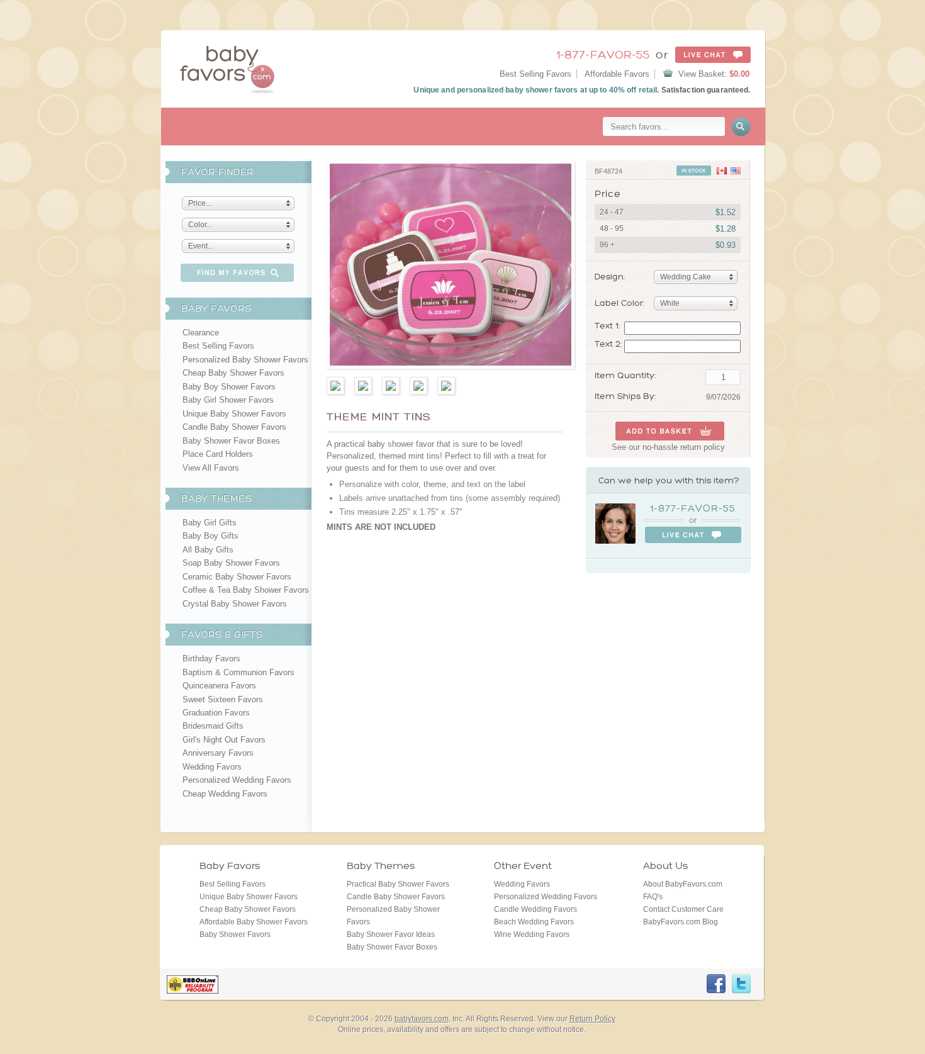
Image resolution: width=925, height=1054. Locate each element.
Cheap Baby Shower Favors (233, 373)
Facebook (716, 984)
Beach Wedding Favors (534, 921)
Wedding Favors (212, 766)
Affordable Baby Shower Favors (253, 921)
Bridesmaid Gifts (213, 726)
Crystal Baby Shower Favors (234, 603)
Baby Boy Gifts (210, 536)
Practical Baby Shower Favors (398, 884)
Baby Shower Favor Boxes (231, 441)
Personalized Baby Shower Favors (245, 359)
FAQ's (653, 896)
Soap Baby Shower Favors (231, 563)
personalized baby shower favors (517, 90)
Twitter (741, 984)
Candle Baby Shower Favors (234, 427)
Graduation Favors (216, 712)
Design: (610, 276)
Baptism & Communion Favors (238, 672)
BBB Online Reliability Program (192, 984)
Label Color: (619, 303)
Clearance (200, 332)
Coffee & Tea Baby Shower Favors (245, 590)
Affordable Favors (617, 74)
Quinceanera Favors (219, 685)
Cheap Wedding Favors (224, 794)
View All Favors (210, 468)
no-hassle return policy (683, 447)
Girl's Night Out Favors (224, 739)
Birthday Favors (211, 658)
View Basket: (713, 74)
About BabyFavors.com (682, 884)
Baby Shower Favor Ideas (391, 934)
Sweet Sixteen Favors (222, 699)
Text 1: (607, 326)
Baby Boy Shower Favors (229, 386)
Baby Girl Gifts (209, 522)
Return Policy (592, 1018)
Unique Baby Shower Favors (234, 413)
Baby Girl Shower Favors (228, 400)
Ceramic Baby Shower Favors (236, 576)
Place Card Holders (217, 454)
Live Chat (713, 55)
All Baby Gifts (207, 549)
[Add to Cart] (669, 431)
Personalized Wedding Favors (236, 780)
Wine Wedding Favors (531, 934)
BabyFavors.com (227, 68)
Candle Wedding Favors (535, 909)
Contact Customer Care (683, 909)
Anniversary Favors (218, 753)
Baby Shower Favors (235, 934)
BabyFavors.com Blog (680, 921)
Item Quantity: (625, 375)
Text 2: (608, 344)
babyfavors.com (422, 1018)
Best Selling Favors (535, 74)
